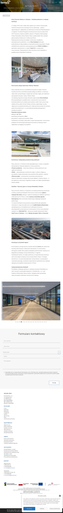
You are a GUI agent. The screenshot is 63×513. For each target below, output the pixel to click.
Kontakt (6, 461)
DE (56, 2)
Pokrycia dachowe (8, 426)
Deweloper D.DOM (8, 441)
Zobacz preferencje (55, 508)
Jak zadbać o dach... (8, 454)
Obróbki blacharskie (8, 432)
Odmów (42, 508)
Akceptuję (29, 508)
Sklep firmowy (7, 425)
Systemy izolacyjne (8, 431)
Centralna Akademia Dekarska (10, 443)
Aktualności (11, 8)
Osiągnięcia (6, 413)
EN (53, 2)
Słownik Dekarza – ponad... (10, 449)
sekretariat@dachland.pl (10, 475)
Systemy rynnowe (8, 428)
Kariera (5, 414)
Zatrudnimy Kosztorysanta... (10, 455)
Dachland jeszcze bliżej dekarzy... (11, 451)
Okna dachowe (7, 429)
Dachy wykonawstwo (9, 438)
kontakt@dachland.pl (10, 468)
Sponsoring (6, 416)
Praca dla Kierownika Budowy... (11, 457)
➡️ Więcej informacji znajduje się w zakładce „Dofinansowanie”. (31, 493)
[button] (60, 496)
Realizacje (6, 409)
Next (58, 300)
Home (5, 8)
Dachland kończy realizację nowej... (12, 452)
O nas (5, 408)
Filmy (5, 417)
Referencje (6, 411)
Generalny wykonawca (9, 440)
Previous (3, 300)
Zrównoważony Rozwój (9, 419)
